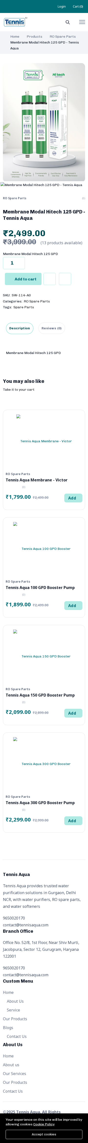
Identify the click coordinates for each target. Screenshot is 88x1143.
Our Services (14, 1073)
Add (72, 498)
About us (11, 1064)
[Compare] (65, 279)
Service (13, 1010)
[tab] (51, 328)
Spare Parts (23, 307)
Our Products (15, 1018)
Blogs (8, 1027)
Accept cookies (44, 1134)
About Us (15, 1001)
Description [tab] (19, 328)
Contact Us (16, 1036)
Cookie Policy (44, 1124)
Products (34, 36)
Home (14, 36)
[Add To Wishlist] (50, 279)
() (78, 6)
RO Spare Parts (63, 36)
